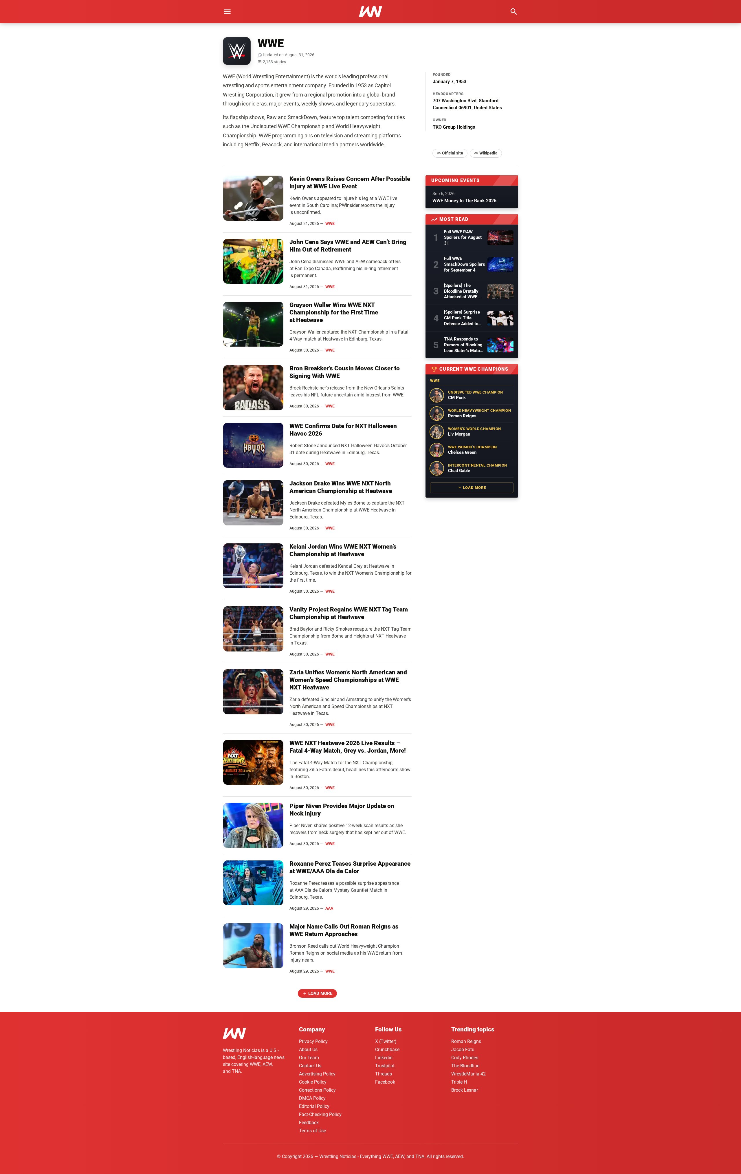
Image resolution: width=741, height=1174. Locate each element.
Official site (452, 153)
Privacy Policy (313, 1041)
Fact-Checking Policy (320, 1114)
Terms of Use (312, 1130)
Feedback (309, 1122)
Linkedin (383, 1057)
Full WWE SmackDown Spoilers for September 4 (464, 264)
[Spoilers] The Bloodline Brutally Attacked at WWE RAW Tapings (461, 291)
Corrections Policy (317, 1090)
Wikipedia (488, 153)
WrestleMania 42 (468, 1074)
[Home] (234, 1034)
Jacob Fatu (462, 1049)
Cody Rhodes (464, 1057)
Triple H (459, 1082)
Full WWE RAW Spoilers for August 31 (463, 237)
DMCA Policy (312, 1098)
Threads (383, 1074)
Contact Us (310, 1066)
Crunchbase (387, 1049)
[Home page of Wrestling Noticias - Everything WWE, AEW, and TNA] (370, 11)
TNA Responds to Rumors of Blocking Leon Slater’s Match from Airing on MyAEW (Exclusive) (463, 345)
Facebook (385, 1082)
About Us (308, 1049)
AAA (329, 908)
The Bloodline (465, 1066)
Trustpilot (385, 1066)
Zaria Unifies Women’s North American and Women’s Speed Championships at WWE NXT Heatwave (348, 680)
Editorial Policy (314, 1106)
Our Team (309, 1057)
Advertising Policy (317, 1074)
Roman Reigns (466, 1041)
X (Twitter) (386, 1041)
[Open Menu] (227, 11)
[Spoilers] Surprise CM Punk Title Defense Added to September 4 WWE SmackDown (462, 318)
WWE (330, 223)
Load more (320, 993)
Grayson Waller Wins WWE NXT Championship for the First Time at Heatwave (333, 312)
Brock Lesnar (464, 1090)
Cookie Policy (313, 1082)
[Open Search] (513, 11)
